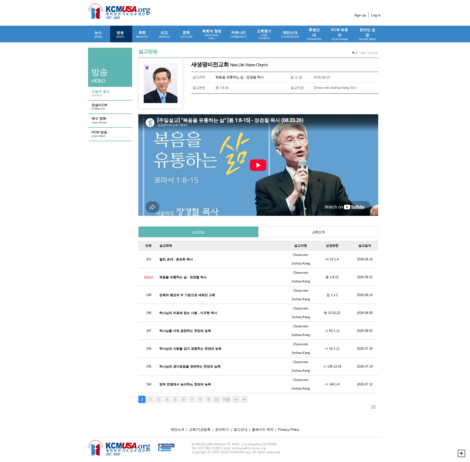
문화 (186, 34)
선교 (164, 34)
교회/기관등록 (200, 429)
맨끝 (236, 399)
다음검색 (244, 399)
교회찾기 (264, 34)
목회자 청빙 (212, 34)
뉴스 (98, 34)
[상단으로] (461, 453)
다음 (226, 399)
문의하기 (222, 429)
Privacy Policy (288, 429)
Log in (376, 15)
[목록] (373, 407)
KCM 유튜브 (339, 34)
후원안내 (314, 34)
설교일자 (364, 245)
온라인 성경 (367, 34)
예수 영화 (99, 120)
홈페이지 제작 (262, 429)
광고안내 (240, 429)
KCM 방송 (99, 134)
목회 (142, 34)
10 (217, 399)
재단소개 (290, 34)
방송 (120, 34)
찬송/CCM (99, 106)
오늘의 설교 (101, 93)
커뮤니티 (238, 34)
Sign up (360, 15)
